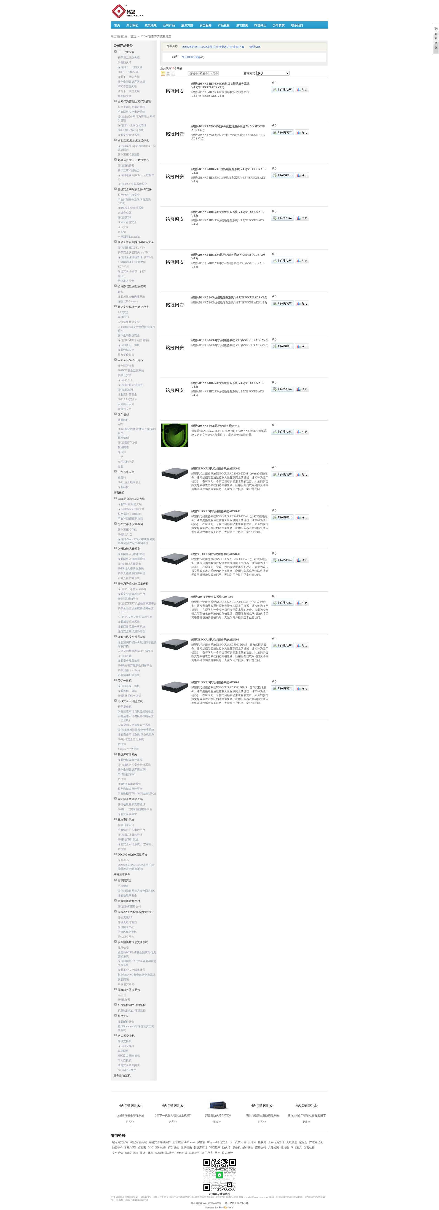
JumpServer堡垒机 (128, 749)
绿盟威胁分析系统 (129, 621)
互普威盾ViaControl (183, 1142)
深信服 (201, 1142)
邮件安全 (123, 1016)
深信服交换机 (126, 1046)
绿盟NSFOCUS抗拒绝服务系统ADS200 (215, 682)
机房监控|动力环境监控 (132, 1005)
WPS (120, 424)
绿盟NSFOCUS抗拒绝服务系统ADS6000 (215, 468)
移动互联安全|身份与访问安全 (136, 242)
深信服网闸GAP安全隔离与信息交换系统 (137, 963)
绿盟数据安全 (126, 349)
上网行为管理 (276, 1142)
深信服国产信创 (127, 442)
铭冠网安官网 (120, 1142)
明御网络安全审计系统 (131, 111)
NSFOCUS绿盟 (193, 57)
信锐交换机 (124, 1041)
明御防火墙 (124, 62)
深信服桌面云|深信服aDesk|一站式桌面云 (137, 147)
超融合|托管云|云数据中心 (133, 160)
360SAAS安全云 (127, 399)
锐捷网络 (123, 1050)
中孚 (120, 457)
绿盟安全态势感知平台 (131, 594)
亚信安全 (123, 227)
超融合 (303, 1142)
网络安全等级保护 (160, 1142)
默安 (120, 291)
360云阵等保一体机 (129, 695)
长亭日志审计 (126, 825)
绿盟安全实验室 (127, 814)
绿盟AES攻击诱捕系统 (131, 296)
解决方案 (187, 25)
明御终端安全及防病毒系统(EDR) (134, 201)
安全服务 (205, 25)
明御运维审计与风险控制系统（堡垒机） (135, 718)
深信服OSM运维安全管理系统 (136, 729)
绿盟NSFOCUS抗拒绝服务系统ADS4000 (215, 511)
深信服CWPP (126, 389)
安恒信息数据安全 (129, 322)
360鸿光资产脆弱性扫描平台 (135, 665)
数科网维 (123, 447)
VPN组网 (214, 1147)
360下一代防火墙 (128, 72)
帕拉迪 (122, 744)
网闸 (217, 1152)
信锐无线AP (125, 917)
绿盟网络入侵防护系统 (131, 554)
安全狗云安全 (126, 404)
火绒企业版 (124, 212)
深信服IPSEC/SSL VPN (131, 247)
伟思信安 (123, 947)
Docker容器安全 (127, 222)
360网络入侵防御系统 (131, 568)
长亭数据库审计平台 (130, 788)
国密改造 (119, 492)
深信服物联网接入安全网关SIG (136, 890)
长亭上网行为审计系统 (131, 107)
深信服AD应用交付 (129, 906)
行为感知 (173, 1147)
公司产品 (169, 25)
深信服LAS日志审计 (130, 834)
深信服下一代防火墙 (130, 67)
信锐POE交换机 (127, 932)
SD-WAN (123, 266)
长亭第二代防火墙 (129, 57)
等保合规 (181, 1152)
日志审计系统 (126, 819)
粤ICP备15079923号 (236, 1203)
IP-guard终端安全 (217, 1142)
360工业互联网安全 (129, 482)
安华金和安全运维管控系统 (134, 725)
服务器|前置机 (122, 1075)
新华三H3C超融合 (128, 170)
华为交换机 (124, 1060)
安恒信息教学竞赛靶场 (131, 804)
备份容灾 (207, 1152)
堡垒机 (236, 1147)
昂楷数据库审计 (127, 774)
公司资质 (279, 25)
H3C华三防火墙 (127, 86)
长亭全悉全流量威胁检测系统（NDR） (135, 610)
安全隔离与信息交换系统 (133, 942)
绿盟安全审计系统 (129, 135)
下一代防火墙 (126, 52)
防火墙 (226, 1147)
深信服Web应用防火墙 (131, 509)
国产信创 (123, 414)
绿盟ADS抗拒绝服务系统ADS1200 (212, 596)
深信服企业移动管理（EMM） (136, 257)
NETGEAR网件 (127, 1070)
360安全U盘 (125, 534)
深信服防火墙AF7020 (218, 1115)
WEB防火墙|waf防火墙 (131, 498)
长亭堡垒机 (124, 706)
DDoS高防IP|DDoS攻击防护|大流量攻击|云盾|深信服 (136, 866)
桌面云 (142, 1147)
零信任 (122, 276)
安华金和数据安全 (129, 335)
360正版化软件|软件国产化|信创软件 (137, 431)
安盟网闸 (123, 979)
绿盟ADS (123, 860)
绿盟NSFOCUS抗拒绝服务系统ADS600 (215, 639)
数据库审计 (200, 1147)
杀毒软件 (194, 1152)
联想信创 (123, 437)
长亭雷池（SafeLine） (131, 513)
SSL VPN (130, 1147)
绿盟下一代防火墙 (129, 76)
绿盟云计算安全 (127, 394)
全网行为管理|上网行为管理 (134, 101)
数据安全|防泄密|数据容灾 (133, 307)
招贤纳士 (260, 25)
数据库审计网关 (127, 754)
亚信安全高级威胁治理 (131, 631)
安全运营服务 (126, 365)
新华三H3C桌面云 (128, 154)
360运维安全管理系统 (131, 739)
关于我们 (132, 25)
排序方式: (250, 73)
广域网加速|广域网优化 (132, 262)
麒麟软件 (123, 419)
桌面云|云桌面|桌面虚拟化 (133, 140)
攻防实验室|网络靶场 (130, 799)
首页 (133, 36)
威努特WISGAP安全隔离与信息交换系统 (137, 954)
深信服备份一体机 (129, 345)
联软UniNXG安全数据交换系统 (136, 974)
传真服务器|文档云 (129, 989)
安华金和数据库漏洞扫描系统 (135, 651)
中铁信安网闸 (126, 984)
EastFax (122, 995)
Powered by (216, 1207)
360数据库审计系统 (129, 784)
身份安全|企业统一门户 (132, 271)
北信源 (122, 452)
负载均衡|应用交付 (129, 901)
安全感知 (117, 1152)
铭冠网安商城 (138, 1142)
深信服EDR (124, 217)
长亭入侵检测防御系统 (131, 573)
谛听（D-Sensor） (128, 301)
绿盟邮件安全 (126, 1021)
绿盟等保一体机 (127, 690)
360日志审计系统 (128, 839)
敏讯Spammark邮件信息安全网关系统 (136, 1028)
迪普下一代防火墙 (129, 91)
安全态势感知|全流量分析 (133, 583)
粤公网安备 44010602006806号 (206, 1203)
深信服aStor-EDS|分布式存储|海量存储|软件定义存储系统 (136, 541)
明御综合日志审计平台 (131, 830)
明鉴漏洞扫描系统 (129, 675)
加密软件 (117, 1147)
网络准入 (296, 1147)
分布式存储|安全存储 (130, 524)
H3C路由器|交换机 (129, 1055)
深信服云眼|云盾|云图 (130, 384)
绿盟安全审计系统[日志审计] (135, 844)
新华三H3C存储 (127, 529)
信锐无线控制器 (127, 922)
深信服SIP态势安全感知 (132, 589)
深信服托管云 (126, 165)
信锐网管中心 (126, 927)
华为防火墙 (124, 96)
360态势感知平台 (128, 598)
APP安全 (123, 312)
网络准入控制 (126, 280)
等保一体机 (124, 680)
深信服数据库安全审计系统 (134, 764)
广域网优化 (316, 1142)
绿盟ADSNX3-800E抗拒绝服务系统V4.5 (215, 425)
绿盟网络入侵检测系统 (131, 559)
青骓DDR (123, 317)
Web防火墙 (131, 1152)
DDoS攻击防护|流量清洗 (132, 854)
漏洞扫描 (186, 1147)
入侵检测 (273, 1147)
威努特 (122, 477)
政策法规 (151, 25)
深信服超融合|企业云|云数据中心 (136, 177)
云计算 (252, 1142)
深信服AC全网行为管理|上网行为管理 (136, 118)
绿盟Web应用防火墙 (130, 504)
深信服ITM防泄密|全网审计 (134, 340)
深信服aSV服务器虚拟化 (132, 183)
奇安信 (122, 231)
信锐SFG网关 (126, 936)
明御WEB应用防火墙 (130, 518)
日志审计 (227, 1152)
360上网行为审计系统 (131, 130)
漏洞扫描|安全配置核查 (132, 637)
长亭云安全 (124, 375)
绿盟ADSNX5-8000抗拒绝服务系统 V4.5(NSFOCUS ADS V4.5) (229, 297)
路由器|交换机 (126, 1035)
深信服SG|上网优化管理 (132, 125)
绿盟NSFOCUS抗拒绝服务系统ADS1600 (215, 554)
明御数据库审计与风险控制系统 (137, 793)
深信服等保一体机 (129, 686)
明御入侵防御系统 (129, 578)
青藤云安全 (124, 408)
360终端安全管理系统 (131, 207)
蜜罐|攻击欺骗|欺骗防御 (132, 286)
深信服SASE (125, 380)
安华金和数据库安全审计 (133, 769)
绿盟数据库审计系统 (130, 760)
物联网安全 (124, 880)
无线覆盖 (291, 1142)
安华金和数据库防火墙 (131, 81)
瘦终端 (285, 1147)
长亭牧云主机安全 (129, 194)
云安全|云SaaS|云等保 (130, 360)
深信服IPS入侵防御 (129, 563)
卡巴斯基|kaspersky (129, 236)
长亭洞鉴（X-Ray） (130, 670)
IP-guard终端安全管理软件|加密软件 (136, 328)
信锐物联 (123, 886)
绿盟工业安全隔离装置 (131, 969)
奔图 (120, 466)
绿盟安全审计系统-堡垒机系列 (136, 734)
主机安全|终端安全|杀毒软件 (135, 189)
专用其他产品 (126, 461)
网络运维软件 (122, 874)
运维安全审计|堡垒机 (130, 701)
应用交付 (260, 1147)
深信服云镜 (124, 655)
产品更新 (224, 25)
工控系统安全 (126, 472)
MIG (150, 1147)
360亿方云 (124, 999)
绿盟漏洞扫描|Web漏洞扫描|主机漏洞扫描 (137, 644)
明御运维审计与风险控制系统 (135, 711)
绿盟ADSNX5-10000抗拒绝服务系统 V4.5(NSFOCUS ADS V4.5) (229, 340)
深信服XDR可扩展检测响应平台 (137, 603)
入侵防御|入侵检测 (129, 548)
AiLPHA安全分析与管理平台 (135, 617)
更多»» (130, 1121)
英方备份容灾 (126, 354)
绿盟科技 (123, 487)
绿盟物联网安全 (127, 895)
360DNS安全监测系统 (131, 370)
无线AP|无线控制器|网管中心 (135, 912)
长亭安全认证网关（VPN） (134, 252)
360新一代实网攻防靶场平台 (135, 809)
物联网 (262, 1142)
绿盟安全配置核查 (129, 660)
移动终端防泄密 (164, 1152)
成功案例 (242, 25)
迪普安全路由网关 (129, 1065)
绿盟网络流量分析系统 (131, 626)
